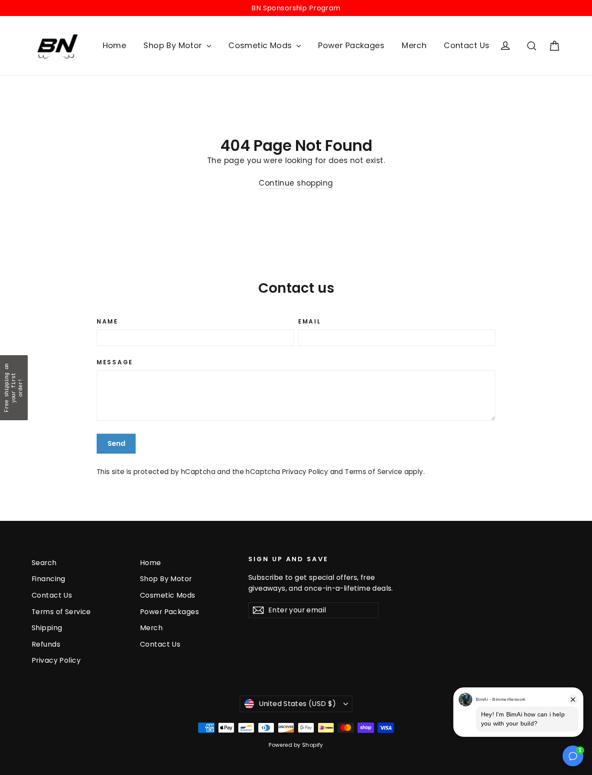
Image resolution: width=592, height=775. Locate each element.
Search (44, 563)
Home (115, 45)
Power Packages (351, 45)
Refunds (46, 644)
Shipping (47, 628)
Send (116, 443)
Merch (414, 45)
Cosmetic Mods (261, 45)
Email (310, 321)
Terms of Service (373, 471)
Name (107, 321)
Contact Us (466, 45)
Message (115, 362)
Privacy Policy (305, 471)
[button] (14, 387)
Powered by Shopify (296, 745)
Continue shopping (296, 183)
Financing (48, 579)
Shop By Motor (174, 45)
